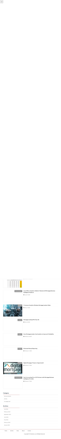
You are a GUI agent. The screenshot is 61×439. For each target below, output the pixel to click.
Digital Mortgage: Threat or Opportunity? (33, 363)
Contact (29, 430)
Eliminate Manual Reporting (30, 348)
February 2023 (7, 411)
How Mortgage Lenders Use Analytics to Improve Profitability (38, 334)
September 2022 (7, 414)
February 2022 (7, 422)
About (23, 430)
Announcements (7, 396)
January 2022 (7, 425)
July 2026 (6, 409)
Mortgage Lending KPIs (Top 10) (31, 319)
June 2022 (6, 417)
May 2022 (6, 419)
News (18, 430)
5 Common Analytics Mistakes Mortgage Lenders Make (37, 305)
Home (6, 430)
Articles (5, 398)
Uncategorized (7, 401)
